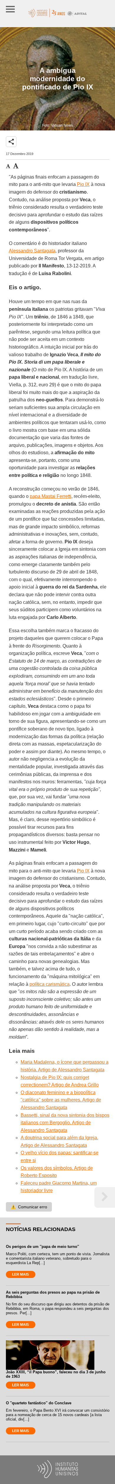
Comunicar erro (29, 1206)
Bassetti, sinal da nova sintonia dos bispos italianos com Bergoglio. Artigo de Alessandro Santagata (65, 1123)
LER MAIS (20, 1274)
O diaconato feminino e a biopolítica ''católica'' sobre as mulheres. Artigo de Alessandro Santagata (61, 1100)
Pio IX (83, 184)
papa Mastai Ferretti (50, 496)
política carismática (49, 984)
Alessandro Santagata (32, 250)
